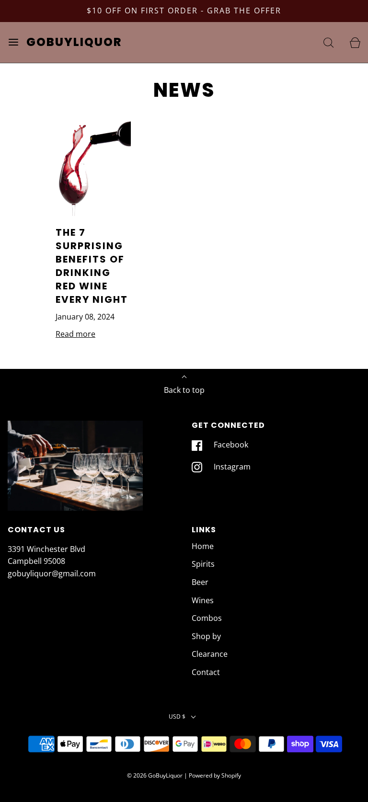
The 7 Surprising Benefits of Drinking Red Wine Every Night (92, 266)
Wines (203, 600)
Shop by (206, 636)
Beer (200, 582)
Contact (206, 672)
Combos (207, 618)
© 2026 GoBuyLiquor (155, 775)
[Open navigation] (13, 42)
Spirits (203, 564)
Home (203, 546)
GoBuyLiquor (74, 42)
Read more (75, 334)
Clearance (210, 654)
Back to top (184, 390)
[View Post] (93, 167)
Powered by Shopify (215, 775)
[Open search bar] (328, 42)
